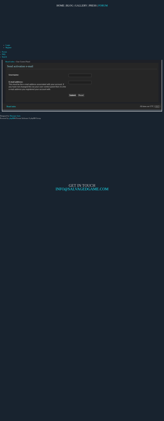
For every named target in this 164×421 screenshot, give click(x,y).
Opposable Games (82, 218)
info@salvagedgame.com (82, 189)
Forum (103, 5)
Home (60, 5)
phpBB (11, 118)
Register (9, 47)
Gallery (81, 5)
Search (4, 57)
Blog (69, 5)
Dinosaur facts (15, 116)
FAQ (3, 54)
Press (93, 5)
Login (8, 45)
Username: (14, 75)
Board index (10, 62)
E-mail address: (16, 82)
